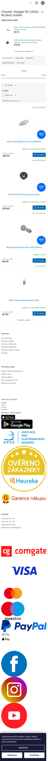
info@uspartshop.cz (8, 525)
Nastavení (23, 748)
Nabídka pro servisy (8, 383)
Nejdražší (29, 58)
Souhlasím (34, 755)
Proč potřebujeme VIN (9, 380)
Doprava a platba (7, 341)
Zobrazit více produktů (23, 51)
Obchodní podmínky (8, 347)
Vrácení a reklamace (8, 344)
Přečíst (3, 407)
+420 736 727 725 (8, 521)
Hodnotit (4, 409)
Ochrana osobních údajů (10, 350)
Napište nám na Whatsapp (11, 527)
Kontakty (4, 353)
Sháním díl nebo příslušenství (12, 371)
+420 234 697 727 (8, 519)
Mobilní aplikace (7, 377)
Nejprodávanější (8, 63)
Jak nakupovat (6, 338)
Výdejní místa (6, 374)
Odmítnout (12, 755)
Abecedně (20, 63)
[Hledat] (30, 3)
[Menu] (42, 3)
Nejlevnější (20, 58)
